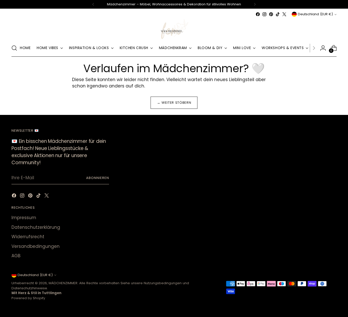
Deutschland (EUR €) (315, 14)
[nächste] (254, 4)
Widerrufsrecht (27, 237)
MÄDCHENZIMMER (63, 283)
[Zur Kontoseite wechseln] (323, 48)
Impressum (23, 218)
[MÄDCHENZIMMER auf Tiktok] (277, 14)
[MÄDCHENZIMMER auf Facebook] (258, 14)
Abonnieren (97, 177)
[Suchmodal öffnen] (14, 48)
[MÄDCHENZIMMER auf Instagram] (264, 14)
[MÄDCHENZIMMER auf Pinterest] (271, 14)
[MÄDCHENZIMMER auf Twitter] (284, 14)
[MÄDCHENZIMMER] (174, 28)
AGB (15, 256)
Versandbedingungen (35, 246)
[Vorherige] (93, 4)
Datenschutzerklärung (35, 227)
